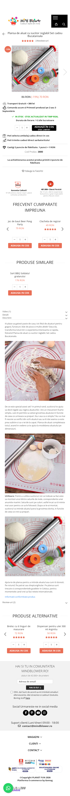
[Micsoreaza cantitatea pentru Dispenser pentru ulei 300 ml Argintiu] (45, 644)
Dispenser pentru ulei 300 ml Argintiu (51, 628)
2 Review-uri (42, 40)
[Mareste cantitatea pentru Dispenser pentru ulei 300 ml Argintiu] (56, 644)
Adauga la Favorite (33, 170)
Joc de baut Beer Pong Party (20, 223)
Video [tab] (6, 311)
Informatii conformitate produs (20, 596)
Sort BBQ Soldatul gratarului (20, 275)
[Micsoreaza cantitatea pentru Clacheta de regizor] (44, 239)
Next (65, 72)
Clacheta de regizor (50, 221)
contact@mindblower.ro (36, 726)
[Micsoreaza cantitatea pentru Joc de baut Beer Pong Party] (14, 239)
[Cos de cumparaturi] (56, 24)
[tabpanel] (35, 69)
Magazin (33, 737)
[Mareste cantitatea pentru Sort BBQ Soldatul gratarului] (25, 286)
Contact (33, 750)
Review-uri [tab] (8, 602)
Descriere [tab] (6, 317)
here (28, 698)
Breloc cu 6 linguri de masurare (18, 628)
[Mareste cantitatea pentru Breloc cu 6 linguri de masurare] (24, 644)
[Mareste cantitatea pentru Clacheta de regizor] (55, 239)
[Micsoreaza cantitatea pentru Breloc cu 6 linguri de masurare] (13, 644)
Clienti (33, 743)
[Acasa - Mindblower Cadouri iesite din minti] (24, 21)
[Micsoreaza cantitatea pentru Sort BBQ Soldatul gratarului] (14, 286)
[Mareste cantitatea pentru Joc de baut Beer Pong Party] (25, 239)
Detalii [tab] (5, 314)
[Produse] (56, 18)
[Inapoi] (2, 34)
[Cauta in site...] (64, 24)
